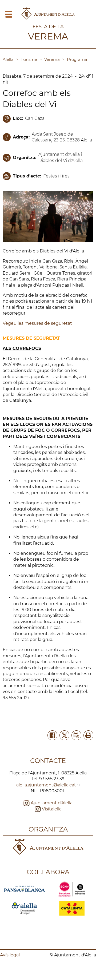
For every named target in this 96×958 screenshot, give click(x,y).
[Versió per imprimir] (87, 735)
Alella (8, 59)
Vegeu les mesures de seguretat (37, 323)
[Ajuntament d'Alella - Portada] (48, 19)
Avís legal (10, 954)
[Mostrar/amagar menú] (8, 16)
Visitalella (51, 808)
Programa (77, 59)
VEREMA (48, 36)
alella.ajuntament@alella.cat (46, 784)
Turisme (29, 59)
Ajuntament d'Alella (51, 802)
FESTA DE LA (48, 27)
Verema (52, 59)
